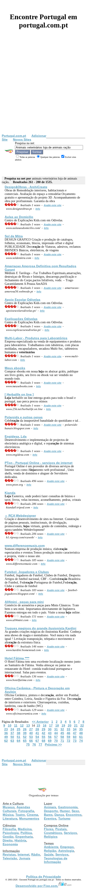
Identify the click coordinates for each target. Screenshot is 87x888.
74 (81, 740)
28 (37, 729)
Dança (59, 814)
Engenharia (24, 836)
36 (6, 733)
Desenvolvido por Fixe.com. (37, 886)
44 (56, 733)
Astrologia (66, 850)
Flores (49, 829)
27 (31, 729)
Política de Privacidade (43, 876)
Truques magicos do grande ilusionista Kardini (40, 628)
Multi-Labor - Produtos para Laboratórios (36, 338)
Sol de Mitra (14, 236)
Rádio (35, 854)
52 (25, 737)
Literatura (10, 818)
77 (40, 744)
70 (56, 740)
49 (6, 737)
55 (43, 737)
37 (12, 733)
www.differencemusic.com (25, 545)
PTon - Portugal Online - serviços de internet (38, 463)
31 (56, 729)
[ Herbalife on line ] (19, 394)
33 (68, 729)
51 (18, 737)
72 (68, 740)
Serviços (70, 833)
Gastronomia (68, 807)
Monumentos (29, 818)
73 (75, 740)
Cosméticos (53, 833)
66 (31, 740)
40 (31, 733)
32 (62, 729)
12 (22, 725)
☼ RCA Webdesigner (20, 515)
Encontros (74, 814)
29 (43, 729)
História (20, 840)
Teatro (20, 814)
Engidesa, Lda (16, 436)
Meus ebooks (15, 368)
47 (75, 733)
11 (15, 725)
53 (31, 737)
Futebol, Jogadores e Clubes (27, 572)
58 (62, 737)
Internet (23, 854)
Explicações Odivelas (21, 319)
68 (43, 740)
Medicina (25, 829)
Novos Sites (22, 139)
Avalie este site (52, 205)
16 (44, 725)
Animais (50, 807)
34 (75, 729)
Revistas (9, 854)
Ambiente (51, 847)
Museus (9, 807)
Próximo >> (53, 744)
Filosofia (9, 829)
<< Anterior (40, 721)
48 (81, 733)
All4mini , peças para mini (24, 602)
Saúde (49, 854)
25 (18, 729)
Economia (10, 844)
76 (34, 744)
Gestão (8, 836)
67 (37, 740)
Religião (50, 850)
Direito (8, 840)
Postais (61, 829)
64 (18, 740)
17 (51, 725)
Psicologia (11, 833)
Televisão (10, 858)
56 (50, 737)
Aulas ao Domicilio (19, 217)
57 (56, 737)
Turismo (64, 818)
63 (12, 740)
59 (68, 737)
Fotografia (26, 811)
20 (69, 725)
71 (62, 740)
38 (18, 733)
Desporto (51, 811)
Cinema (32, 814)
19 (63, 725)
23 (6, 729)
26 (25, 729)
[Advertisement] (43, 88)
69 (50, 740)
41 (37, 733)
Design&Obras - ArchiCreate (26, 187)
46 (68, 733)
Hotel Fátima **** (17, 658)
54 (37, 737)
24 (12, 729)
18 (57, 725)
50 (12, 737)
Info (37, 208)
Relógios (51, 836)
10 (9, 725)
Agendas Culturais (16, 809)
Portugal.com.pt (14, 135)
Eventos (50, 818)
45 (62, 733)
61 (81, 737)
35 (81, 729)
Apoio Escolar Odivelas (22, 299)
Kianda (10, 493)
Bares (48, 814)
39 (25, 733)
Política (26, 833)
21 (76, 725)
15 (38, 725)
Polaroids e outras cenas (24, 417)
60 (75, 737)
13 (28, 725)
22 (82, 725)
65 (25, 740)
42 (43, 733)
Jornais (24, 858)
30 (50, 729)
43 (50, 733)
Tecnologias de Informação (55, 860)
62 (6, 740)
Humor (65, 811)
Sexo (75, 811)
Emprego (67, 847)
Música (8, 814)
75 (28, 744)
